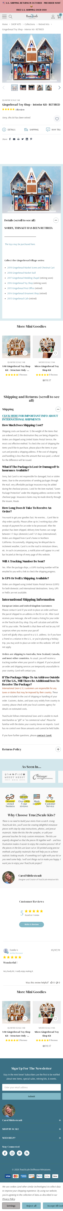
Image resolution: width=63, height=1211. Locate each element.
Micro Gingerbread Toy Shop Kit (47, 368)
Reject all (31, 1205)
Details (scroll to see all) (19, 220)
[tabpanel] (31, 189)
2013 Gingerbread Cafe (18, 298)
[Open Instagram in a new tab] (12, 1153)
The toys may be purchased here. (20, 244)
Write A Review (32, 924)
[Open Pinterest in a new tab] (19, 1153)
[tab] (27, 210)
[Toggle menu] (4, 16)
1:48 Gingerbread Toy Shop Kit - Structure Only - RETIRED (16, 368)
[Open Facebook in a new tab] (4, 1153)
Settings (11, 1205)
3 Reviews (22, 375)
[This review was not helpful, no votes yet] (57, 982)
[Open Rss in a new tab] (26, 1153)
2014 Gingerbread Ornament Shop (23, 293)
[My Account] (53, 16)
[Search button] (10, 16)
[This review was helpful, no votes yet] (52, 982)
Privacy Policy (8, 1198)
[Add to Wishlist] (57, 118)
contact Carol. (44, 735)
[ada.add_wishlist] (25, 353)
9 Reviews (53, 375)
